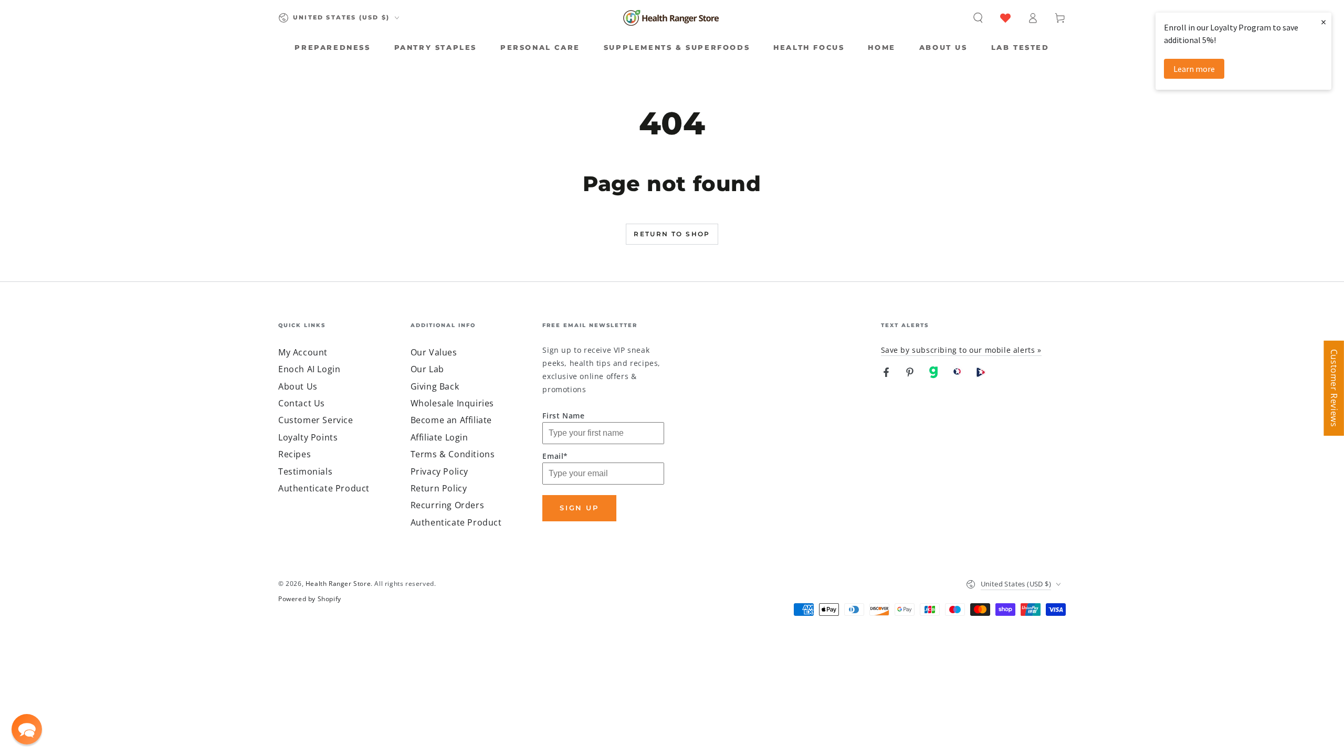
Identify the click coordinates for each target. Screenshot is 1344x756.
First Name (563, 416)
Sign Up (579, 507)
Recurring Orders (448, 505)
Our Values (434, 352)
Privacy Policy (439, 471)
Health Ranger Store (338, 583)
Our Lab (427, 369)
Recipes (294, 454)
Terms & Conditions (453, 454)
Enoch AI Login (309, 369)
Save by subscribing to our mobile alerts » (961, 350)
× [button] (1323, 21)
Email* (555, 456)
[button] (27, 729)
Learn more (1194, 69)
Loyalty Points (308, 437)
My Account (303, 352)
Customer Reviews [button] (1334, 388)
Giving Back (435, 386)
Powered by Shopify (309, 599)
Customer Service (315, 420)
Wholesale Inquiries (452, 403)
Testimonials (305, 471)
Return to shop (672, 234)
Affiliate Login (439, 437)
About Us (298, 386)
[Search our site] (978, 17)
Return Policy (439, 488)
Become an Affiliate (451, 420)
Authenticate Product (324, 488)
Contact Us (301, 403)
